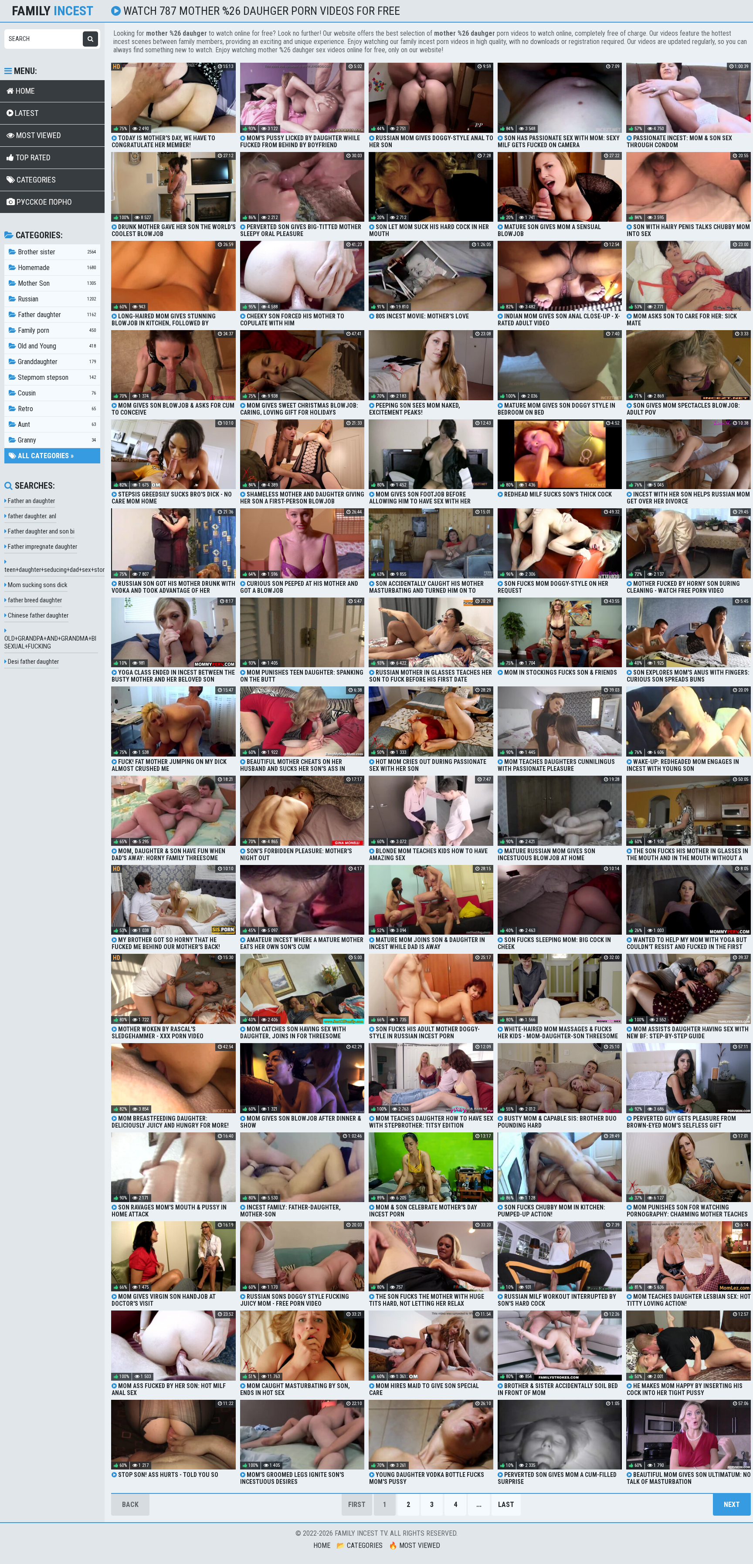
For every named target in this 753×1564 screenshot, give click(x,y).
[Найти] (90, 39)
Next (732, 1504)
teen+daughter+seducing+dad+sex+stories (58, 570)
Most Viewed (37, 135)
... (479, 1504)
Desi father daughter (33, 661)
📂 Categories (359, 1545)
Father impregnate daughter (42, 547)
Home (24, 90)
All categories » (45, 456)
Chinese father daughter (37, 615)
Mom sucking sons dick (37, 585)
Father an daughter (31, 501)
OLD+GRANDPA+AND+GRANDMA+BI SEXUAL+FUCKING (50, 642)
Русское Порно (43, 201)
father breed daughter (34, 600)
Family (52, 10)
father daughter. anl (31, 516)
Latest (25, 113)
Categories (35, 179)
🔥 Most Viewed (414, 1545)
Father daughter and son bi (41, 531)
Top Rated (32, 157)
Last (506, 1504)
